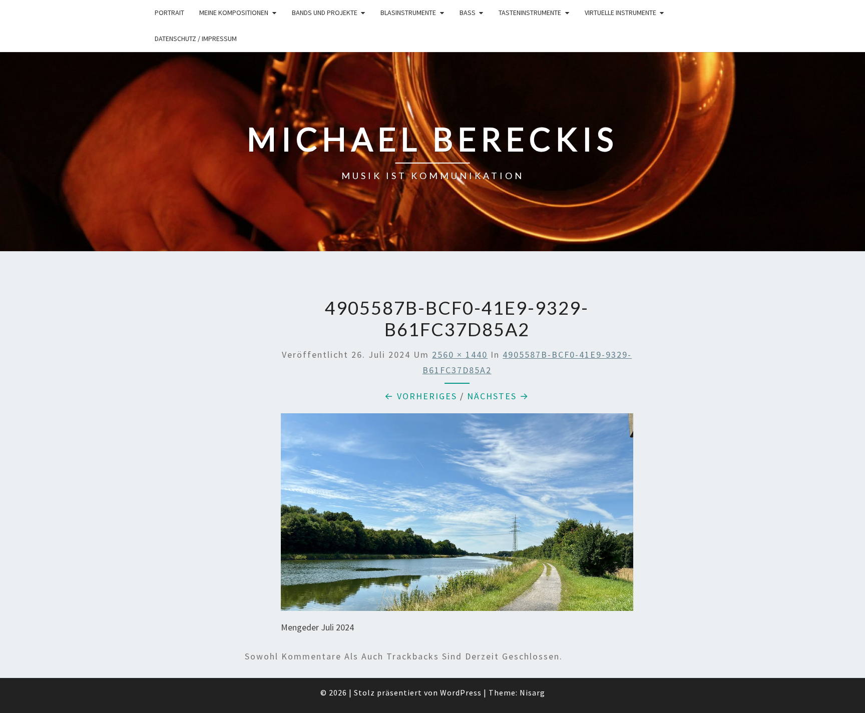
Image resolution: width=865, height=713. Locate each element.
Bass (468, 12)
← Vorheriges (420, 396)
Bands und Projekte (324, 12)
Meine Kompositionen (233, 12)
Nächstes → (498, 396)
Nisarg (532, 692)
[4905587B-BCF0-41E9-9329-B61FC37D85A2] (457, 515)
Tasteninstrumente (530, 12)
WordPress (461, 692)
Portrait (169, 12)
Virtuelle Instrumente (620, 12)
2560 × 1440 (460, 354)
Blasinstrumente (408, 12)
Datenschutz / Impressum (196, 38)
